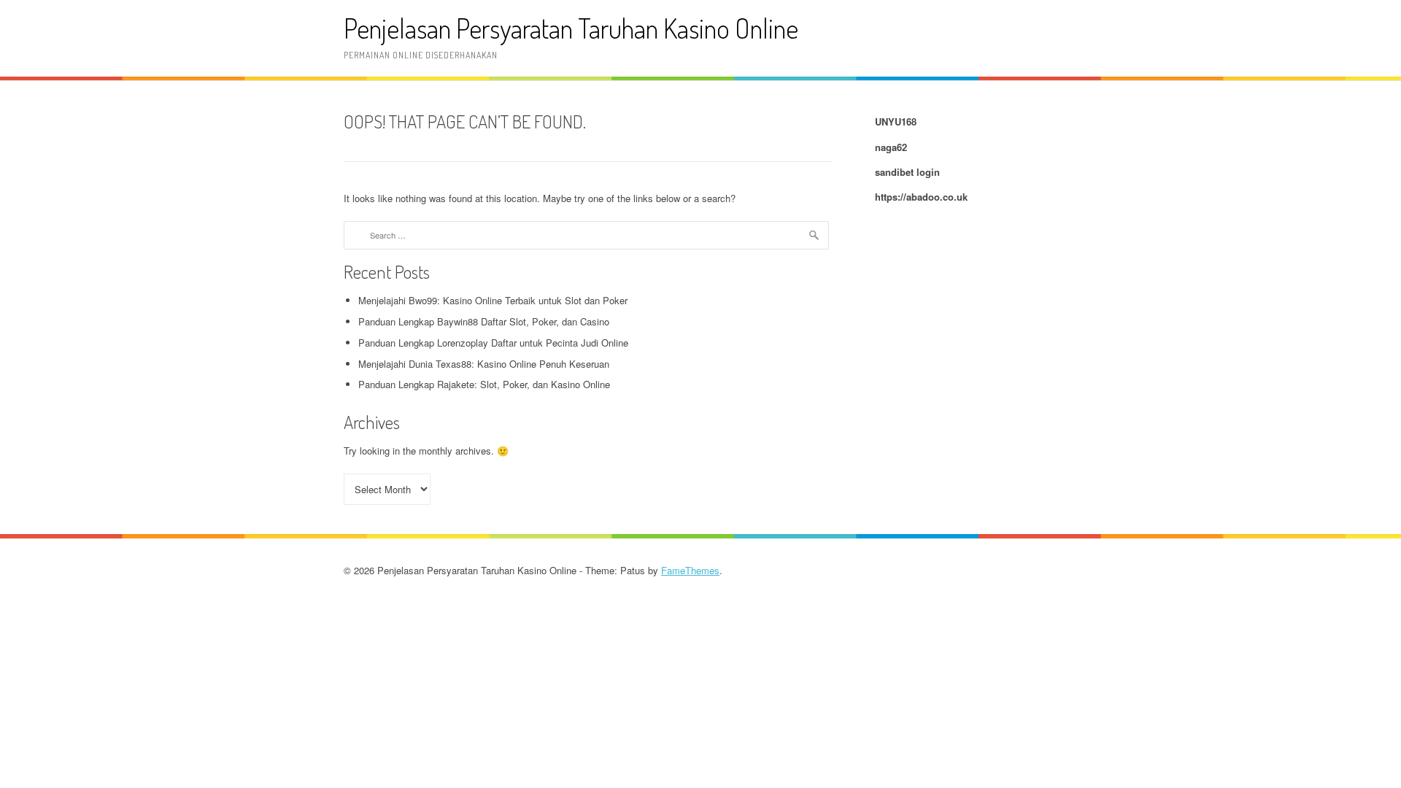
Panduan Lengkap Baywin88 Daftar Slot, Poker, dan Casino (483, 321)
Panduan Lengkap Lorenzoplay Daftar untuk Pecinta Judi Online (493, 342)
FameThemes (690, 570)
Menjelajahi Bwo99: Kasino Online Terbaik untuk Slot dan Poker (493, 300)
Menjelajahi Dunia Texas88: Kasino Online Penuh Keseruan (483, 364)
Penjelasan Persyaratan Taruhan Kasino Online (571, 28)
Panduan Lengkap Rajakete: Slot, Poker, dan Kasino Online (484, 384)
